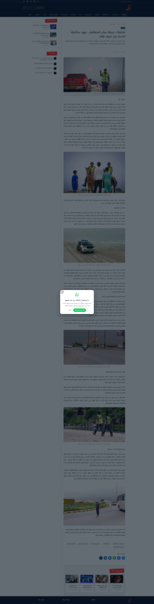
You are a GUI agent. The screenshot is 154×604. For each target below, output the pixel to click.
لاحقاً (70, 310)
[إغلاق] (62, 292)
